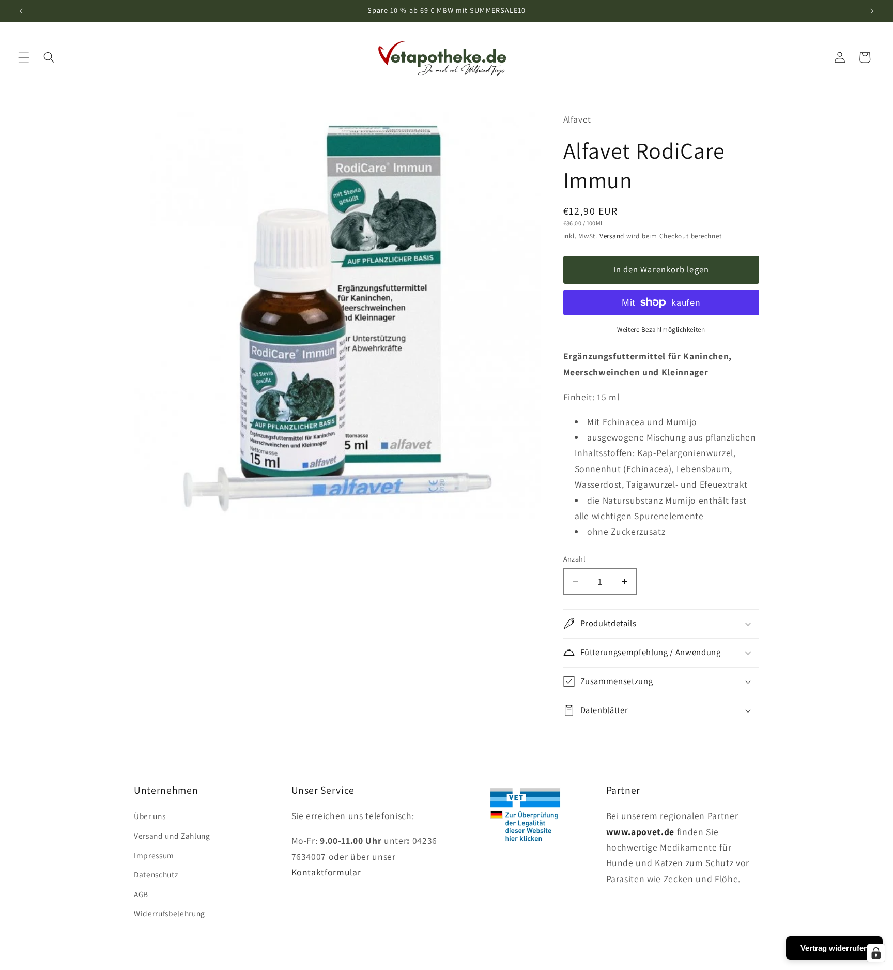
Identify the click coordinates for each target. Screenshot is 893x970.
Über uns (149, 816)
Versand (611, 236)
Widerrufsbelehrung (169, 913)
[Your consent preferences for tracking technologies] (876, 953)
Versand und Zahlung (172, 835)
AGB (141, 894)
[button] (23, 57)
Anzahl (574, 559)
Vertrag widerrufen (834, 948)
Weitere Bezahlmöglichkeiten (661, 329)
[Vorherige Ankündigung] (21, 11)
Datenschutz (156, 874)
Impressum (154, 855)
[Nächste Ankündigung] (871, 11)
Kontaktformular (326, 872)
